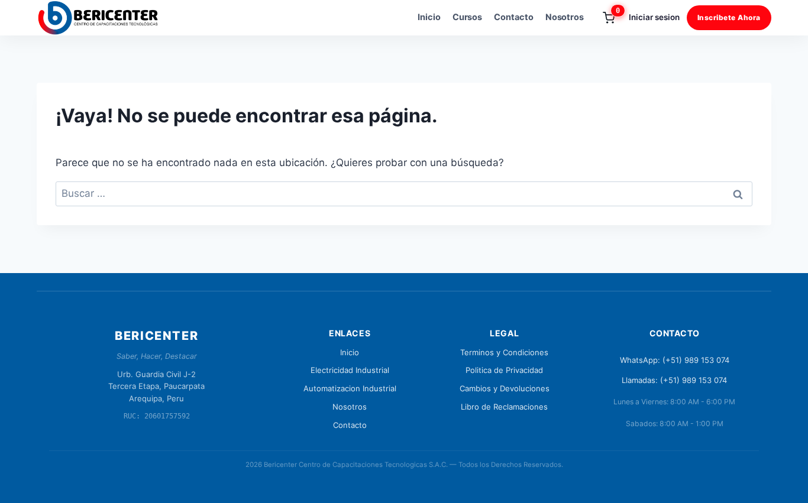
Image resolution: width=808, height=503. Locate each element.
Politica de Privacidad (504, 370)
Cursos (468, 17)
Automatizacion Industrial (349, 388)
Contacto (513, 17)
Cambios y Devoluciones (505, 388)
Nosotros (564, 17)
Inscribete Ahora (729, 17)
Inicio (429, 17)
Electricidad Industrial (350, 370)
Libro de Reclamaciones (504, 406)
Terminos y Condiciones (504, 352)
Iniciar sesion (654, 17)
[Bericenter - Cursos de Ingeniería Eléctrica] (103, 17)
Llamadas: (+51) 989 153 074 (674, 380)
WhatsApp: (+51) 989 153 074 (674, 360)
